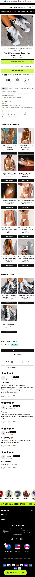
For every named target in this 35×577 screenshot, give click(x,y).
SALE (14, 11)
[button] (2, 7)
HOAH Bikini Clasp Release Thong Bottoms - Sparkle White (26, 229)
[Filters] (3, 367)
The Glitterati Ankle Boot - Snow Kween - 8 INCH (9, 296)
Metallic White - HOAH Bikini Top (9, 146)
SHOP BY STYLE (23, 11)
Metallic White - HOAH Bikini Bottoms (26, 146)
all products (11, 48)
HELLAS (4, 515)
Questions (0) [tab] (25, 362)
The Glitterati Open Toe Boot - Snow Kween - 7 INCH (9, 324)
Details (4, 88)
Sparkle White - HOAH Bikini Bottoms (9, 201)
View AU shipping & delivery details (22, 558)
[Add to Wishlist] (32, 16)
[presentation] (17, 31)
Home (4, 48)
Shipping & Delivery (26, 88)
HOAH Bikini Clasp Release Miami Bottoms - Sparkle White (9, 229)
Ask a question (17, 355)
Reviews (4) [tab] (9, 362)
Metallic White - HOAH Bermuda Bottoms (9, 174)
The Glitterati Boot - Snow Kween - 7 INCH (26, 296)
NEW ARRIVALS (6, 11)
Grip (10, 88)
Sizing (16, 88)
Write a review (17, 351)
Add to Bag (9, 153)
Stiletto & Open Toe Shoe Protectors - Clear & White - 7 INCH (26, 258)
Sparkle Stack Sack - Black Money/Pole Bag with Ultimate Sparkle (9, 258)
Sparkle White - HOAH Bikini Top (25, 174)
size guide (28, 66)
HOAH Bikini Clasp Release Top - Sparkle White (26, 201)
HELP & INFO (5, 510)
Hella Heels (6, 531)
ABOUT (3, 519)
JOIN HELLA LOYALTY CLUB (17, 4)
